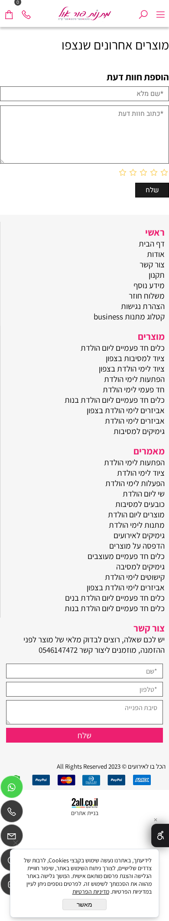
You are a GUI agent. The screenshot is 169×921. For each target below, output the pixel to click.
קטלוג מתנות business (129, 316)
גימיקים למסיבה (140, 566)
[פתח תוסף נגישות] (160, 835)
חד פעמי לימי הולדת (134, 389)
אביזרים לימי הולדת (135, 420)
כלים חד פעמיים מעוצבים (126, 556)
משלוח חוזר (147, 295)
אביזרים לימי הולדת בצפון (126, 410)
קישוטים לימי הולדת (135, 577)
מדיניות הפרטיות (90, 891)
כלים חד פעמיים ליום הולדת (123, 347)
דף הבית (152, 243)
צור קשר (152, 264)
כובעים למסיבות (140, 504)
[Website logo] (84, 11)
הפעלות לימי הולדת (135, 483)
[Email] (12, 837)
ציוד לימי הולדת (141, 472)
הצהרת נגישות (143, 306)
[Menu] (160, 10)
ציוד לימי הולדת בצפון (132, 368)
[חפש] (143, 10)
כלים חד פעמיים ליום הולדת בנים (115, 597)
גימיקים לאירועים (139, 535)
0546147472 (58, 650)
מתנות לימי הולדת (137, 525)
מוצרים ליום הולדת (136, 514)
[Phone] (26, 10)
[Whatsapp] (12, 789)
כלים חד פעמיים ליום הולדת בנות (115, 400)
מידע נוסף (149, 285)
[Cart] (8, 10)
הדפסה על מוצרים (137, 545)
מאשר (84, 904)
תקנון (157, 275)
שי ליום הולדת (144, 493)
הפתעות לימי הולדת (134, 379)
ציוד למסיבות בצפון (135, 358)
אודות (156, 254)
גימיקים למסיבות (139, 431)
